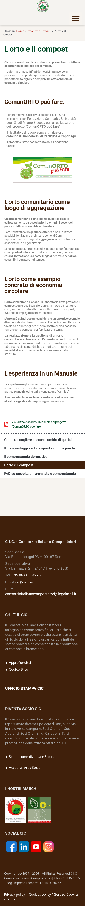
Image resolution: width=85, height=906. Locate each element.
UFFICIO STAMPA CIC (24, 688)
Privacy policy (14, 895)
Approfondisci (19, 663)
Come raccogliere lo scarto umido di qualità (38, 440)
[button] (75, 18)
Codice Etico (18, 670)
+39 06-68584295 (26, 575)
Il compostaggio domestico (26, 457)
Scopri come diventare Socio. (31, 757)
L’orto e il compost (18, 465)
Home (20, 31)
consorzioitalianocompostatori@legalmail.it (40, 594)
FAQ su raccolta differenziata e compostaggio (40, 473)
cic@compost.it (26, 582)
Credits (9, 899)
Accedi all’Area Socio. (24, 768)
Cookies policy (40, 895)
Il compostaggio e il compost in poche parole (39, 448)
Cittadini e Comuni (39, 31)
